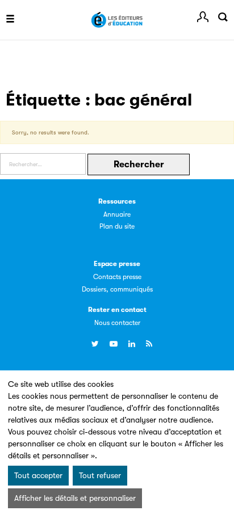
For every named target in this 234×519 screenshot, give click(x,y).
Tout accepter (38, 475)
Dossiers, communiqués (117, 289)
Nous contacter (117, 323)
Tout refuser (100, 475)
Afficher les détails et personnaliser (75, 498)
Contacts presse (117, 277)
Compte (202, 17)
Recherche (222, 17)
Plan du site (117, 226)
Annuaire (117, 214)
